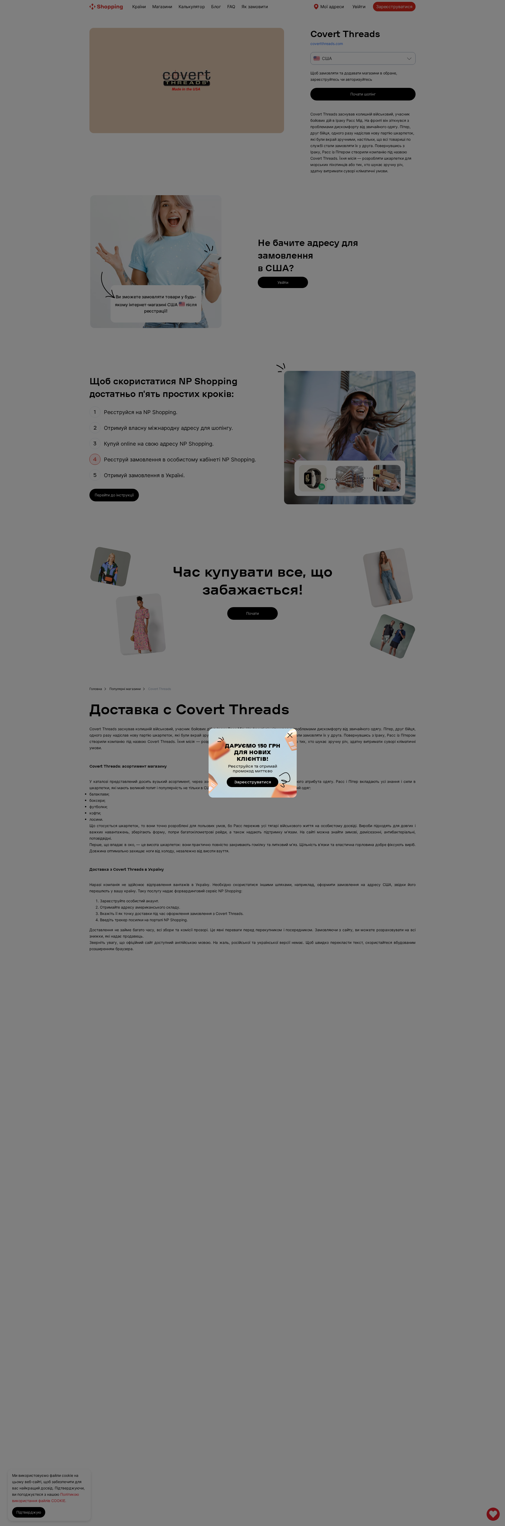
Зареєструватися (252, 782)
